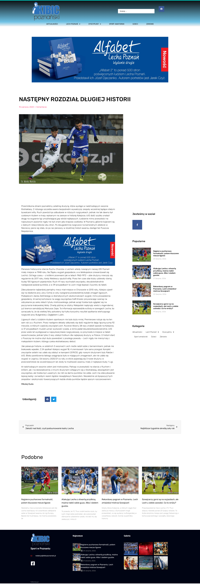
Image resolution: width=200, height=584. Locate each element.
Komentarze (41, 107)
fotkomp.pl (34, 582)
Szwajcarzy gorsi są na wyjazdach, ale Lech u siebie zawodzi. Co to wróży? (165, 306)
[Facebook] (161, 9)
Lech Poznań (72, 24)
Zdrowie (150, 24)
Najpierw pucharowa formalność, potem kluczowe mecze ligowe (166, 253)
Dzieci (135, 24)
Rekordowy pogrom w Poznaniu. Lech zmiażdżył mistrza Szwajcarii (164, 288)
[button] (47, 399)
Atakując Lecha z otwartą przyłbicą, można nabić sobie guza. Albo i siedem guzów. (164, 271)
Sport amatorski (116, 24)
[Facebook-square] (33, 563)
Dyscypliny (94, 24)
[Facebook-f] (137, 225)
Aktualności (52, 24)
